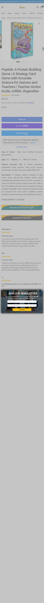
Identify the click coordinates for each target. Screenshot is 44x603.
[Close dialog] (42, 290)
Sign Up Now (22, 309)
